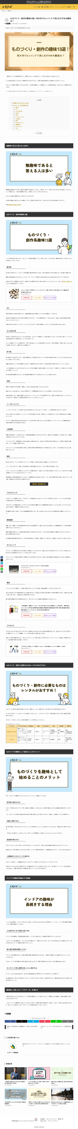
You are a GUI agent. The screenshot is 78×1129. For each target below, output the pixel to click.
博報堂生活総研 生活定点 (14, 205)
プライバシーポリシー (53, 1121)
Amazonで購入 (38, 297)
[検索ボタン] (74, 7)
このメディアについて (51, 1119)
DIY (16, 109)
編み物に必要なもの (67, 281)
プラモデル (18, 130)
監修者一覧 (60, 1119)
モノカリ (11, 739)
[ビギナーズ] (7, 6)
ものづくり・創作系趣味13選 (20, 105)
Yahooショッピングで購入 (50, 297)
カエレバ (28, 294)
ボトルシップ (19, 126)
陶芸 (17, 120)
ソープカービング (20, 117)
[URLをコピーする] (67, 1021)
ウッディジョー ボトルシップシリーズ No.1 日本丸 (35, 566)
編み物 (17, 107)
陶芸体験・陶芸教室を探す (39, 484)
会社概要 (42, 1119)
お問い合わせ (43, 1121)
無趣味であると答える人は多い (21, 103)
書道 (17, 128)
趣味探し (8, 23)
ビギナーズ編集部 (12, 1052)
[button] (10, 1021)
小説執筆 (18, 118)
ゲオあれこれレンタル (11, 731)
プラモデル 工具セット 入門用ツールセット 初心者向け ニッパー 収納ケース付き (43, 646)
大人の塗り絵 (19, 111)
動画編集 (18, 124)
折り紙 (17, 113)
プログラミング (19, 122)
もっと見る (39, 133)
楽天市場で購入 (26, 297)
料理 (17, 115)
